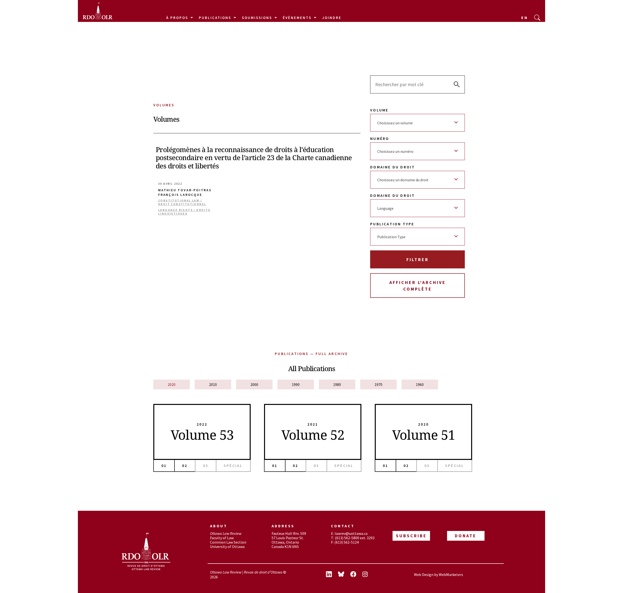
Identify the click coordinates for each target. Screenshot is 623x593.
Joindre (331, 17)
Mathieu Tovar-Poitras (185, 190)
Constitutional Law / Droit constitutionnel (182, 202)
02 (184, 465)
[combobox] (417, 123)
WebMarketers (451, 574)
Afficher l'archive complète (417, 286)
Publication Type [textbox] (391, 236)
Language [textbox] (385, 208)
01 (164, 465)
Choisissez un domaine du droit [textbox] (403, 179)
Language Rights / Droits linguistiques (184, 211)
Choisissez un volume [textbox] (395, 122)
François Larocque (180, 195)
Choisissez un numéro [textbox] (395, 151)
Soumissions (257, 17)
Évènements (297, 17)
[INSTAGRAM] (368, 575)
